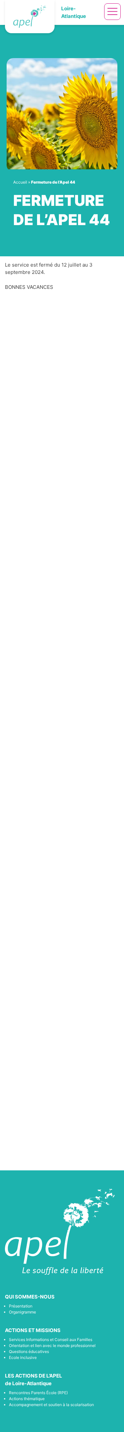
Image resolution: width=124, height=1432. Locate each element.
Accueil (20, 182)
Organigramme (22, 1311)
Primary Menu (112, 11)
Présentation (20, 1306)
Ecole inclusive (23, 1357)
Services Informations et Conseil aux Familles (50, 1339)
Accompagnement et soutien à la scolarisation (51, 1404)
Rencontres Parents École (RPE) (38, 1392)
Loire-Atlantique (73, 12)
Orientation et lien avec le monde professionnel (52, 1345)
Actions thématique (27, 1398)
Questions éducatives (29, 1351)
